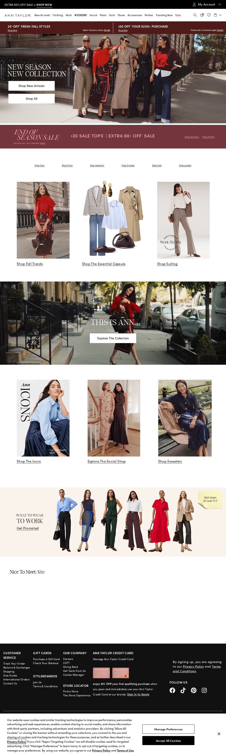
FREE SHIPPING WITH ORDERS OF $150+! (32, 5)
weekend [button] (80, 15)
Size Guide (10, 675)
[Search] (195, 15)
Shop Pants (67, 165)
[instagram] (206, 689)
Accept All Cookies (168, 740)
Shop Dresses (128, 165)
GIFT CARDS (42, 653)
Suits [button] (112, 15)
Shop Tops (39, 165)
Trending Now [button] (164, 15)
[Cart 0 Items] (218, 15)
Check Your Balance (45, 663)
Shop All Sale (208, 136)
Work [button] (69, 15)
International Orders (16, 679)
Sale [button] (178, 15)
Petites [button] (149, 15)
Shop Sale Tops (192, 136)
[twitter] (186, 689)
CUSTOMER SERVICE (12, 655)
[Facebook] (175, 689)
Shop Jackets (185, 165)
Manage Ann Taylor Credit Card (113, 659)
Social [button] (93, 15)
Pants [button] (103, 15)
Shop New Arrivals (31, 86)
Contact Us (10, 683)
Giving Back (70, 667)
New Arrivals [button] (42, 15)
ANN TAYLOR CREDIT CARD (113, 653)
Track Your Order (14, 663)
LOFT (66, 663)
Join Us (37, 682)
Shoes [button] (121, 15)
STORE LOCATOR (76, 685)
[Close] (219, 734)
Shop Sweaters (97, 165)
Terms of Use (125, 750)
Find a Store (71, 691)
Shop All (31, 98)
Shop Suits (157, 165)
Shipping (8, 671)
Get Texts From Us (74, 670)
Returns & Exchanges (16, 667)
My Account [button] (207, 4)
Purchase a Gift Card (46, 659)
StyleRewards (45, 676)
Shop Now (12, 30)
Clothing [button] (58, 15)
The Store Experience (77, 695)
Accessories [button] (135, 15)
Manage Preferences (168, 729)
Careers (68, 659)
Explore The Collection (113, 338)
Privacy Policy (193, 666)
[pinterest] (196, 689)
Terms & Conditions (45, 686)
